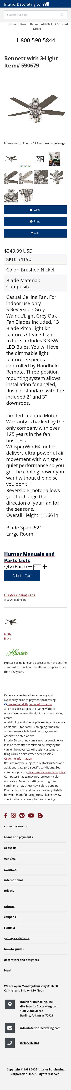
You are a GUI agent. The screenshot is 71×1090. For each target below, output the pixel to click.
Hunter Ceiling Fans (19, 595)
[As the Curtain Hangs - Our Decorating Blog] (40, 816)
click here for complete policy (46, 772)
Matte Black (8, 636)
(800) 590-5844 (29, 1043)
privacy (9, 891)
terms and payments (18, 837)
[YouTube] (31, 816)
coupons (10, 917)
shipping (10, 869)
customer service (15, 826)
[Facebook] (6, 816)
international (13, 880)
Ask (36, 233)
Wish (37, 210)
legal (7, 970)
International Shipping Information (29, 704)
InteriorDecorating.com (24, 4)
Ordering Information (18, 758)
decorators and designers (21, 960)
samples (10, 928)
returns (9, 906)
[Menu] (62, 4)
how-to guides (14, 949)
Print (37, 221)
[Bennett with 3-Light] (35, 109)
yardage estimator (16, 938)
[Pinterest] (22, 816)
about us (10, 848)
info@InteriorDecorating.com (40, 1028)
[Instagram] (13, 816)
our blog (10, 858)
